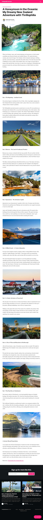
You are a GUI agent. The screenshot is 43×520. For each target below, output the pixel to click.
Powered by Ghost (38, 509)
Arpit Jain (5, 503)
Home (17, 509)
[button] (40, 1)
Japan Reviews (21, 509)
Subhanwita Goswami (10, 19)
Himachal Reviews (28, 509)
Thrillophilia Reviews (7, 1)
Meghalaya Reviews (23, 510)
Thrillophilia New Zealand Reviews (16, 460)
